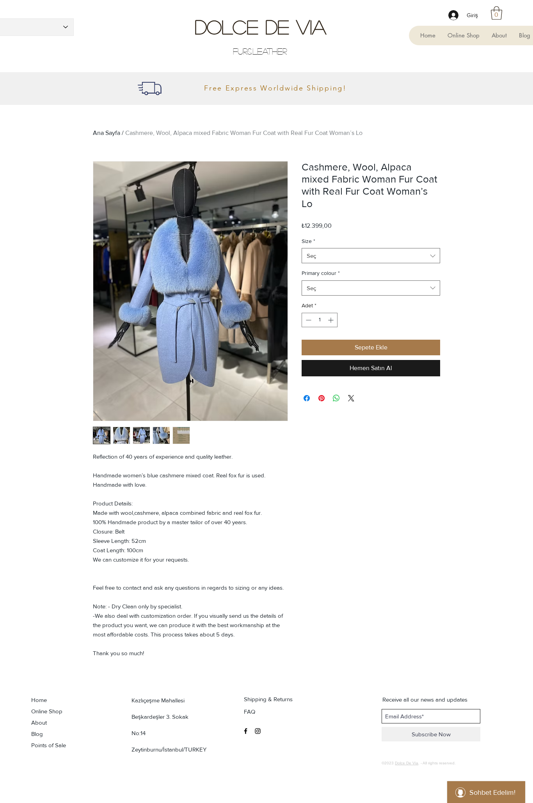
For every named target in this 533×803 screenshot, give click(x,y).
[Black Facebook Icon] (245, 731)
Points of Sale (48, 745)
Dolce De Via (260, 26)
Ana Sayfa (106, 132)
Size (308, 241)
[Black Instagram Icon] (257, 731)
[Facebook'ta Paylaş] (306, 398)
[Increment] (331, 320)
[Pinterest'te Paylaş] (321, 398)
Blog (37, 733)
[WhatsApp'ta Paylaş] (336, 398)
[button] (496, 13)
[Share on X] (351, 398)
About (39, 722)
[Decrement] (308, 320)
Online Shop (46, 711)
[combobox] (371, 255)
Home (39, 700)
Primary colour (321, 273)
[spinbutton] (320, 320)
